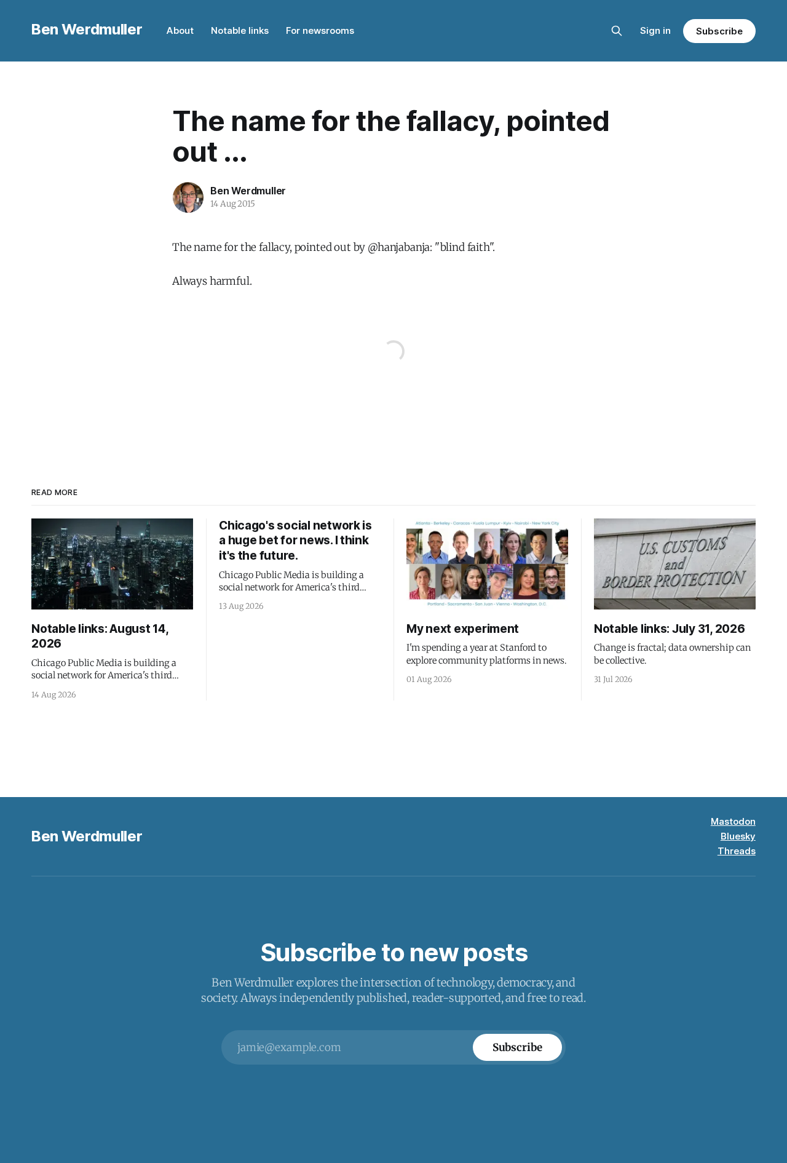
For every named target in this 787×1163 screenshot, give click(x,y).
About (180, 30)
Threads (737, 851)
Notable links (240, 30)
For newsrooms (320, 30)
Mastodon (733, 821)
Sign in (655, 30)
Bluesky (738, 836)
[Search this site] (617, 31)
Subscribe (719, 31)
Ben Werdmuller (86, 29)
